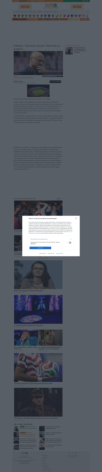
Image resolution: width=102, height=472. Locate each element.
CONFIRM (40, 248)
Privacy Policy (59, 253)
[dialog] (51, 236)
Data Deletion (42, 253)
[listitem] (51, 239)
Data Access (51, 253)
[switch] (69, 243)
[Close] (76, 218)
